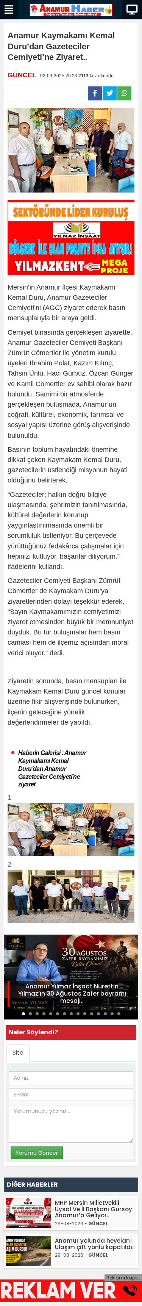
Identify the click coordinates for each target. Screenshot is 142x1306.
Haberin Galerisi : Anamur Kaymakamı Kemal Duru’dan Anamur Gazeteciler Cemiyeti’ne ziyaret (52, 769)
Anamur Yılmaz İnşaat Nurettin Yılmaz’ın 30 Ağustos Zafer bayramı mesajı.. (72, 993)
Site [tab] (17, 1052)
